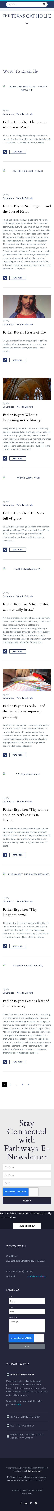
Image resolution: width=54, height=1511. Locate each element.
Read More (17, 151)
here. (18, 1404)
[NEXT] (28, 1084)
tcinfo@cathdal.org (36, 1276)
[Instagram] (31, 1503)
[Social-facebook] (21, 1503)
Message (13, 1317)
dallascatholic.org (34, 1471)
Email (11, 1306)
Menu (27, 23)
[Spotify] (36, 1503)
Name (11, 1296)
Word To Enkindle (24, 114)
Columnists (8, 114)
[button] (44, 4)
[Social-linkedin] (26, 1503)
